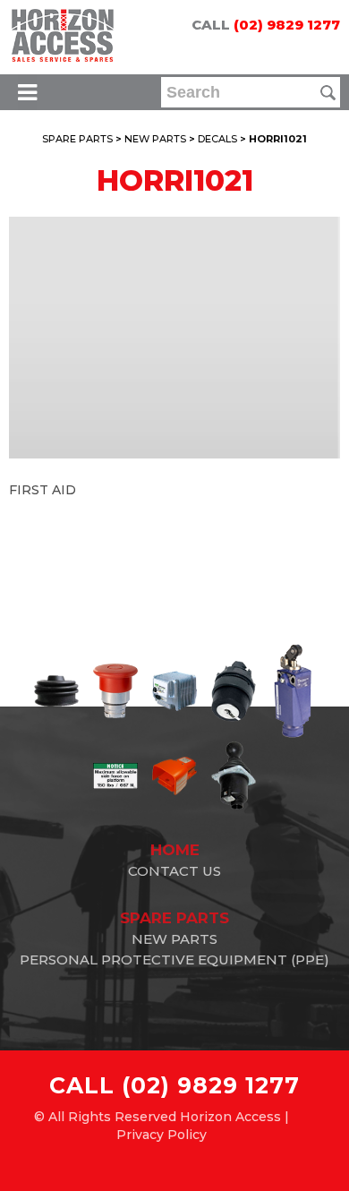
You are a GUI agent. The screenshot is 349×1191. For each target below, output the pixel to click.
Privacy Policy (161, 1135)
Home (175, 850)
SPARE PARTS (77, 139)
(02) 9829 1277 (287, 24)
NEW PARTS (155, 139)
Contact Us (174, 870)
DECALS (217, 139)
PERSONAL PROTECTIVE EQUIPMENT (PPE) (174, 959)
